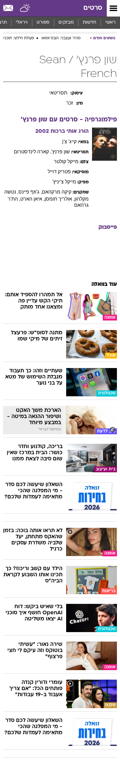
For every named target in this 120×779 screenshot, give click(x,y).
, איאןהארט (32, 198)
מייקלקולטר (66, 161)
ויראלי (22, 22)
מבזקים (66, 22)
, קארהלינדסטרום (32, 151)
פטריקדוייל (59, 171)
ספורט (43, 22)
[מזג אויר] (25, 8)
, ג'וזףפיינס (30, 191)
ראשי (110, 22)
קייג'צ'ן (69, 141)
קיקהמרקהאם (56, 191)
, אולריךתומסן (59, 198)
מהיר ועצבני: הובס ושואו (61, 38)
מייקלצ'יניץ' (64, 181)
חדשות (89, 22)
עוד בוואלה (104, 284)
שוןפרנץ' (60, 151)
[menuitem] (89, 22)
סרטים (92, 8)
